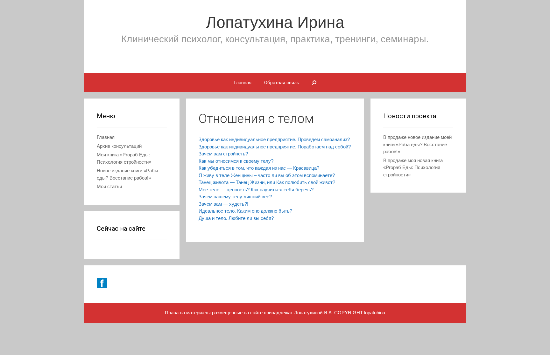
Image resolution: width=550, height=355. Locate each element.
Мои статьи (109, 186)
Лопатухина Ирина (275, 22)
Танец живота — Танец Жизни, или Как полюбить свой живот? (267, 182)
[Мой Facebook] (102, 286)
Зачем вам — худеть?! (223, 204)
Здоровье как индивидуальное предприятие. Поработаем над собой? (275, 146)
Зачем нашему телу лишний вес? (235, 196)
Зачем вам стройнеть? (223, 153)
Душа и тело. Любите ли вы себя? (236, 218)
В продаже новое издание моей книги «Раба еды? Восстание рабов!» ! (417, 144)
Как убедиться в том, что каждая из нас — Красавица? (259, 168)
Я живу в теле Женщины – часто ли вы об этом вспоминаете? (267, 175)
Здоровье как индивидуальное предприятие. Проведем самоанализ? (274, 139)
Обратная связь (281, 82)
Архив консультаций (119, 146)
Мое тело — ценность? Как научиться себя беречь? (256, 189)
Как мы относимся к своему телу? (236, 161)
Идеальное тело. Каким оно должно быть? (245, 211)
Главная (242, 82)
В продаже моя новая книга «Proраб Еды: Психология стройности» (413, 167)
